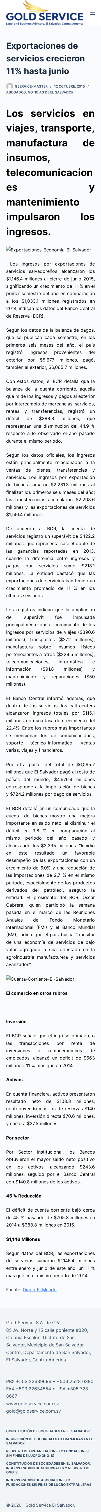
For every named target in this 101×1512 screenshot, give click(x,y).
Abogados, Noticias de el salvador (40, 92)
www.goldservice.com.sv (32, 1403)
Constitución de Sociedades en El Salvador (48, 1431)
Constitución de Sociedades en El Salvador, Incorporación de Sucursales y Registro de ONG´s (48, 1467)
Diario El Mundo (40, 1289)
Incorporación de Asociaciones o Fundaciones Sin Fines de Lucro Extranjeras (48, 1482)
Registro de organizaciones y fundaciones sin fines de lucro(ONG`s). (47, 1453)
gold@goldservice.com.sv (33, 1411)
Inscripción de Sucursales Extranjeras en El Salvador (49, 1441)
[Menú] (92, 12)
